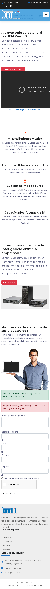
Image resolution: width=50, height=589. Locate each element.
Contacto (7, 545)
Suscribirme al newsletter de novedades (21, 478)
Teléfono (5, 455)
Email (3, 443)
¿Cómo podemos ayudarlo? (13, 415)
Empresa (5, 466)
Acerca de (7, 542)
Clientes (6, 549)
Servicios (7, 537)
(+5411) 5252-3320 (11, 3)
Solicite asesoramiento (13, 69)
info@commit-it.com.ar (39, 3)
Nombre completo (9, 432)
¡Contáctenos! (9, 282)
